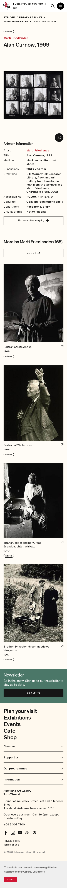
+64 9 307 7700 (14, 825)
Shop (10, 737)
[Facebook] (6, 833)
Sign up (31, 692)
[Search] (52, 6)
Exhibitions (17, 718)
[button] (33, 311)
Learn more (39, 871)
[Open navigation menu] (60, 6)
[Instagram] (13, 833)
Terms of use (11, 844)
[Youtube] (20, 833)
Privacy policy (12, 840)
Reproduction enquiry (31, 220)
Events (12, 724)
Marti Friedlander (16, 38)
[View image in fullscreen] (59, 137)
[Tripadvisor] (27, 833)
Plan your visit (20, 711)
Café (9, 731)
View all (31, 253)
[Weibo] (34, 833)
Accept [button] (10, 879)
